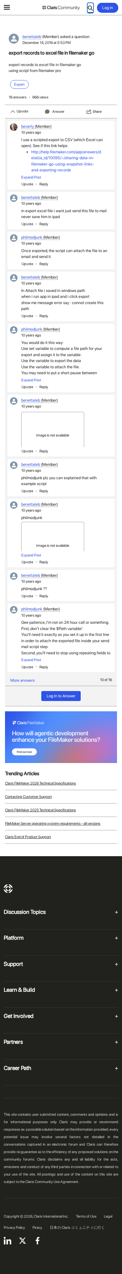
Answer (58, 111)
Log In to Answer (61, 696)
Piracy (37, 1227)
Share (97, 111)
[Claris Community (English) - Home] (61, 8)
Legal (108, 1216)
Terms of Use (86, 1216)
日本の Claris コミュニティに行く (77, 1227)
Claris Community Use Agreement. (52, 1182)
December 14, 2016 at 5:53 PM (47, 43)
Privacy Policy (14, 1227)
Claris (8, 888)
